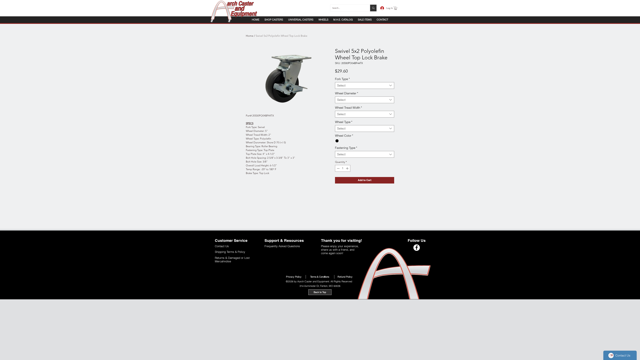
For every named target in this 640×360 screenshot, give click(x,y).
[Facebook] (416, 247)
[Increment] (347, 168)
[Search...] (373, 8)
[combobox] (364, 85)
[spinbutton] (342, 168)
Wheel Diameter (346, 93)
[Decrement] (338, 168)
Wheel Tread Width (348, 108)
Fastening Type (346, 148)
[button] (396, 8)
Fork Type (342, 79)
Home (249, 35)
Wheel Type (343, 122)
